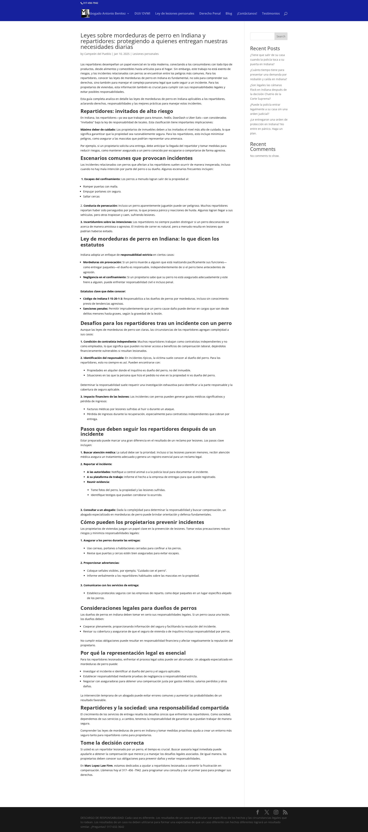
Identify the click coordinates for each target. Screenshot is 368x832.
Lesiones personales (146, 54)
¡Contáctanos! (247, 14)
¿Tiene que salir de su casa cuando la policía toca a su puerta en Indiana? (267, 59)
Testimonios (271, 14)
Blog (229, 14)
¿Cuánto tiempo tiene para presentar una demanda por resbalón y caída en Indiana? (268, 74)
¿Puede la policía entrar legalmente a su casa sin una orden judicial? (269, 109)
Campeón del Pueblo (97, 54)
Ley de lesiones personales (174, 14)
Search (281, 36)
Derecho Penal (210, 14)
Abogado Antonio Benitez (107, 14)
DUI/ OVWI (142, 14)
